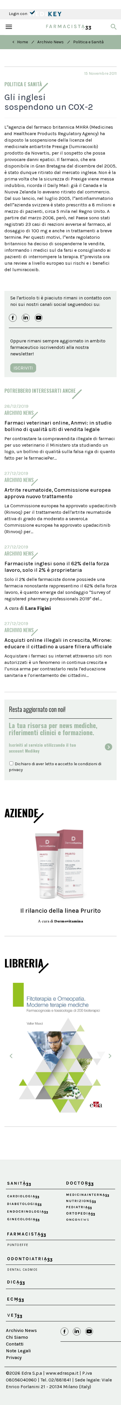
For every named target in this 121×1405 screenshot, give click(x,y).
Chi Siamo (17, 1337)
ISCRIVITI (23, 368)
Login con (18, 13)
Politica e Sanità (88, 41)
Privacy (14, 1357)
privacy (16, 769)
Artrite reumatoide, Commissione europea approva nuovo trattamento (57, 493)
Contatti (14, 1344)
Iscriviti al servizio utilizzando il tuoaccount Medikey (42, 748)
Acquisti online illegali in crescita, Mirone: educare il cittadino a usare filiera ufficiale (58, 643)
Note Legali (18, 1350)
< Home (20, 41)
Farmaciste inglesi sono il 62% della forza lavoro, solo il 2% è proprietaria (56, 566)
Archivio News (50, 41)
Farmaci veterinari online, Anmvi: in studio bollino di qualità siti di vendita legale (58, 426)
